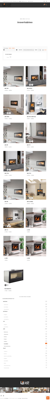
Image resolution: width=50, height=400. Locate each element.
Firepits (5, 339)
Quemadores (6, 309)
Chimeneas (6, 304)
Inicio (21, 18)
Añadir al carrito (28, 226)
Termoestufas (6, 367)
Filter (45, 49)
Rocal (8, 57)
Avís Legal (19, 398)
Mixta (5, 363)
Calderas (5, 351)
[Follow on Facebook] (44, 1)
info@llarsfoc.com (24, 1)
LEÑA (24, 18)
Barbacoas (6, 332)
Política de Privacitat (25, 398)
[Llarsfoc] (6, 5)
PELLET (4, 348)
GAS (4, 321)
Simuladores (6, 319)
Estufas (5, 336)
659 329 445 (31, 1)
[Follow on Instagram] (46, 1)
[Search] (46, 4)
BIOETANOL (5, 301)
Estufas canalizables (8, 356)
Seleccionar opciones (6, 85)
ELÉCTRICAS (5, 311)
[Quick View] (8, 85)
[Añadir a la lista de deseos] (10, 85)
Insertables (6, 307)
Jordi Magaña (6, 398)
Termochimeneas (7, 346)
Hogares (5, 314)
